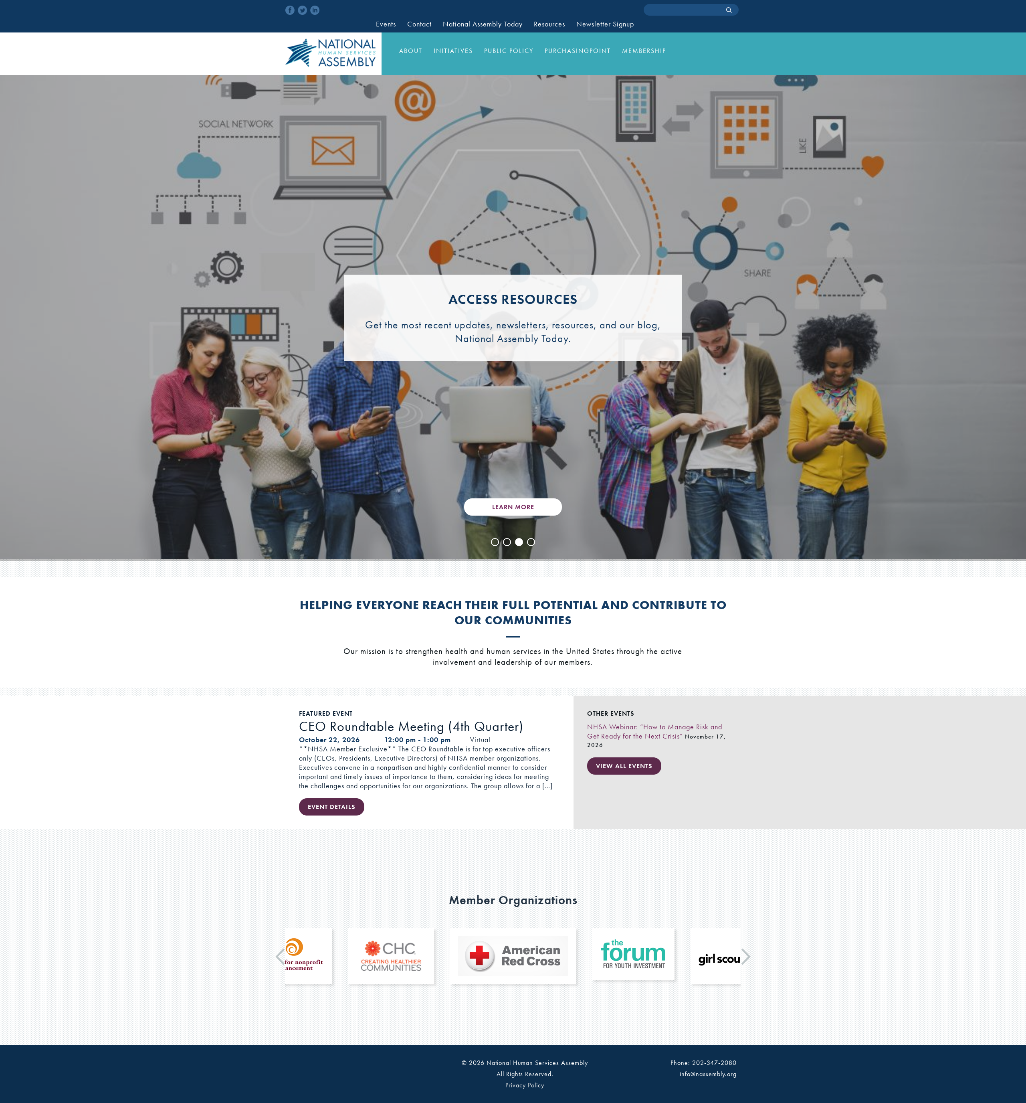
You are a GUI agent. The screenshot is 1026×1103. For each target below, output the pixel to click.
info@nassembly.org (708, 1074)
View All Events (624, 766)
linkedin (314, 10)
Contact (419, 24)
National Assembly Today (483, 24)
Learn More (513, 507)
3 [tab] (519, 542)
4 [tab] (531, 542)
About (410, 51)
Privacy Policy (524, 1085)
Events (386, 24)
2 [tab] (507, 542)
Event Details (331, 807)
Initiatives (453, 51)
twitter (302, 10)
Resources (549, 24)
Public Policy (508, 51)
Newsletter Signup (605, 24)
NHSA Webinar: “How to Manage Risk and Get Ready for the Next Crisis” (654, 731)
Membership (644, 51)
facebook (290, 10)
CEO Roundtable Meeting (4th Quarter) (411, 726)
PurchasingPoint (578, 51)
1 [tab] (495, 542)
